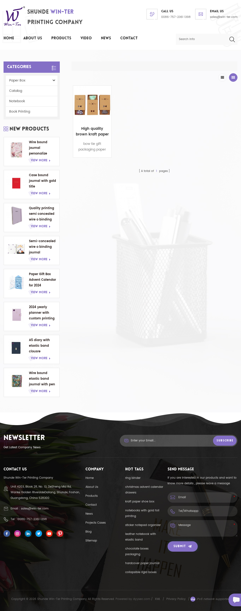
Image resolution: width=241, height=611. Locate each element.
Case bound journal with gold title (42, 181)
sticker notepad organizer (143, 525)
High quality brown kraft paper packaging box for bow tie (92, 131)
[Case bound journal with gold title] (16, 183)
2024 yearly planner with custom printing (42, 313)
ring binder (133, 478)
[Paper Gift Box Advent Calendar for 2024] (16, 282)
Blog (88, 532)
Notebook (17, 101)
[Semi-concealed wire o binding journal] (16, 249)
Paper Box (17, 80)
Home (9, 38)
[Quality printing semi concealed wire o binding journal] (16, 216)
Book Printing (19, 111)
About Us (32, 38)
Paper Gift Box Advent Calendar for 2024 (42, 280)
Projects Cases (95, 523)
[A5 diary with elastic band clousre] (16, 348)
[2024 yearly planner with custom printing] (16, 315)
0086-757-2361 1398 (176, 17)
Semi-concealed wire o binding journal (42, 247)
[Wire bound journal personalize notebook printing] (16, 150)
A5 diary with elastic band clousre (39, 346)
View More (39, 160)
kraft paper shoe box (139, 501)
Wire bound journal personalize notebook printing (38, 148)
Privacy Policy (176, 599)
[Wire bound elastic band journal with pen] (16, 381)
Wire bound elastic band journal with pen (42, 379)
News (106, 38)
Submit (179, 546)
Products (61, 38)
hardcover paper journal (142, 563)
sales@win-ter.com (223, 17)
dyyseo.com (142, 599)
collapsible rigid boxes (141, 572)
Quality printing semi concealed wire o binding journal (41, 214)
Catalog (15, 91)
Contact (129, 38)
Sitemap (91, 540)
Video (86, 38)
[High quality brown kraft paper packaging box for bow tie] (92, 105)
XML (157, 599)
